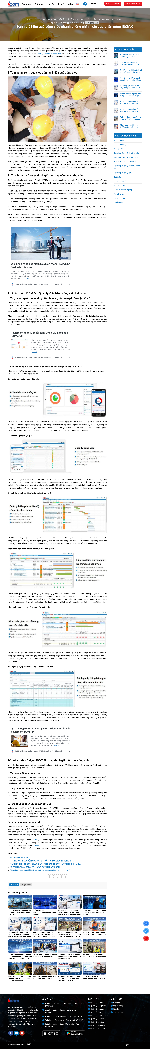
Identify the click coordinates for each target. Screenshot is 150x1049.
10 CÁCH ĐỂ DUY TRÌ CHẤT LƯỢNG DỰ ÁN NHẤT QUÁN (35, 867)
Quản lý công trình (98, 1006)
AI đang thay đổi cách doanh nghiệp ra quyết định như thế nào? (129, 55)
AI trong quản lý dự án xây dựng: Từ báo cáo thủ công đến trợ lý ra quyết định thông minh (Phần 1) (131, 110)
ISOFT (29, 1044)
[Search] (85, 4)
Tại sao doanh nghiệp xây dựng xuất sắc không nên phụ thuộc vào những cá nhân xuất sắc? (131, 118)
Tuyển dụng (118, 202)
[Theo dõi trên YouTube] (22, 1033)
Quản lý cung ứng (97, 1009)
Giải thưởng (118, 1006)
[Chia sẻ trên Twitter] (53, 876)
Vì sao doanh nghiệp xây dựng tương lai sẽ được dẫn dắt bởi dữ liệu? (130, 95)
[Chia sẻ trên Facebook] (49, 876)
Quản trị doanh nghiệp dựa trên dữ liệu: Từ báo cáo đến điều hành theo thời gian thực (130, 63)
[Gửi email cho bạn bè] (57, 876)
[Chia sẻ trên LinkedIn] (65, 876)
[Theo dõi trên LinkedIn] (16, 1033)
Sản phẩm (26, 4)
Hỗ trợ (61, 4)
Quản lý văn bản (97, 1022)
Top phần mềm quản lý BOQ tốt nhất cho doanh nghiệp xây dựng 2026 (40, 870)
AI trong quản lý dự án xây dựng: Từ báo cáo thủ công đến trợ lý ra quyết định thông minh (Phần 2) (131, 102)
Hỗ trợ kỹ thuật (120, 181)
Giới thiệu (117, 177)
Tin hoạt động (119, 198)
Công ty (116, 1002)
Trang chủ (31, 19)
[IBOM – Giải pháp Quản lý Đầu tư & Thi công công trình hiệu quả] (13, 4)
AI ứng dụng (119, 140)
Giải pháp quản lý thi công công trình (127, 167)
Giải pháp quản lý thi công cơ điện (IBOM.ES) (63, 1016)
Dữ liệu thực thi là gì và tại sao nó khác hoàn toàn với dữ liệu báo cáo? (131, 71)
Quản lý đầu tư (96, 1002)
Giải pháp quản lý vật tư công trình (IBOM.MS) (64, 1020)
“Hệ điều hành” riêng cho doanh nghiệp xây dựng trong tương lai (130, 79)
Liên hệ (116, 1009)
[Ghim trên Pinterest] (61, 876)
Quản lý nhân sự (97, 1019)
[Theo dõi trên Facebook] (10, 1033)
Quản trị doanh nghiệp (123, 190)
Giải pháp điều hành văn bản (126, 157)
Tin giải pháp (44, 19)
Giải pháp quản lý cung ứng (125, 161)
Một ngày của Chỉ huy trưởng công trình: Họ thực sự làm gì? (129, 126)
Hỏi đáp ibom (119, 185)
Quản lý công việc (98, 1025)
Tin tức (51, 4)
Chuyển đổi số (120, 149)
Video (70, 4)
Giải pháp (39, 4)
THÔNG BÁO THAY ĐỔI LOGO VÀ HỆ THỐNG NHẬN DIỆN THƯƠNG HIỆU (42, 861)
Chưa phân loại (120, 144)
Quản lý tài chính (97, 1028)
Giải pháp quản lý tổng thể (125, 173)
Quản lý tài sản (96, 1015)
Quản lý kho (95, 1012)
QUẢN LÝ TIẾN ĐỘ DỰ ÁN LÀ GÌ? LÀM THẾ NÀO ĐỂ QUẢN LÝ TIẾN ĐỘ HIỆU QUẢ (45, 864)
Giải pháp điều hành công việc (126, 153)
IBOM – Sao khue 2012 (19, 858)
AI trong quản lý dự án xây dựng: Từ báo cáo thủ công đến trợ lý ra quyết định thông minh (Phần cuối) (131, 87)
